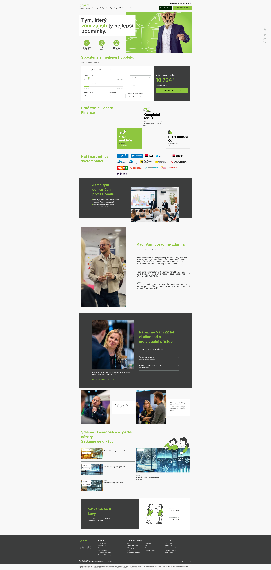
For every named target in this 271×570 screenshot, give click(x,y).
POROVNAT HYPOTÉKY (171, 90)
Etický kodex (172, 561)
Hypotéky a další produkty (151, 349)
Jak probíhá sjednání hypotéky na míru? (152, 124)
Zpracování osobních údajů (147, 561)
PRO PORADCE (164, 8)
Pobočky (109, 8)
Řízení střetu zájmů (188, 561)
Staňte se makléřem (126, 8)
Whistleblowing (180, 561)
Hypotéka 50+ (102, 545)
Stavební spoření (146, 357)
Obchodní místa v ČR (170, 550)
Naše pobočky (123, 145)
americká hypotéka (102, 69)
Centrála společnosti (170, 547)
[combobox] (94, 96)
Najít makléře (171, 146)
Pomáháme (148, 543)
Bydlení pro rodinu (103, 543)
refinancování (112, 69)
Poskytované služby (150, 550)
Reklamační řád (165, 561)
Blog (115, 8)
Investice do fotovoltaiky (104, 552)
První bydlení (101, 548)
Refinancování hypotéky (104, 555)
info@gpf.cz (168, 545)
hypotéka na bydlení (89, 69)
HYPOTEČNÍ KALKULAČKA (181, 8)
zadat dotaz (118, 410)
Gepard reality (169, 552)
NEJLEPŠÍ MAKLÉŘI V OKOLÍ (101, 379)
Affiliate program (131, 548)
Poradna (147, 548)
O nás (128, 550)
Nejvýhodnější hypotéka (133, 552)
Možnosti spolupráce (132, 545)
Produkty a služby (98, 8)
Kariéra (129, 543)
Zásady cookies (157, 561)
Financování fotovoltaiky (150, 365)
